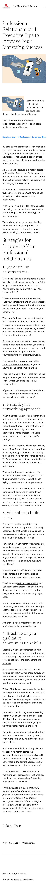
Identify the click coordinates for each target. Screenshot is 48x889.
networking (26, 416)
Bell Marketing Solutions (25, 6)
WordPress (28, 879)
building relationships (27, 583)
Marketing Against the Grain (19, 173)
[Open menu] (44, 6)
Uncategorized (28, 843)
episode (24, 778)
